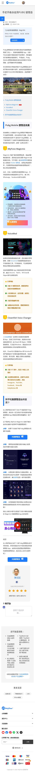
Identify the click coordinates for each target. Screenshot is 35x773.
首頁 (6, 22)
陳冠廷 (7, 24)
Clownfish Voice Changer (14, 110)
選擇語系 (18, 748)
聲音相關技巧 (13, 22)
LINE (28, 694)
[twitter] (17, 732)
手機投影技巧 (18, 694)
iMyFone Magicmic (12, 105)
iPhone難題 (17, 697)
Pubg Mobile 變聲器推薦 (13, 100)
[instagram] (10, 732)
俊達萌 (15, 477)
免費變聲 (14, 40)
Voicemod (14, 261)
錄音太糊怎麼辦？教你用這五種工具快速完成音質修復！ (24, 659)
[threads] (21, 732)
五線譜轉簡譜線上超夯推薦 (10, 638)
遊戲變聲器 (24, 160)
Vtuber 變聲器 (15, 163)
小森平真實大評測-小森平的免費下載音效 (24, 650)
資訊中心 (5, 719)
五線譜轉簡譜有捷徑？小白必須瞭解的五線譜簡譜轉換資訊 (10, 649)
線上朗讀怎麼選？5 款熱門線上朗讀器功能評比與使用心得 (11, 663)
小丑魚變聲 (6, 337)
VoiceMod (9, 107)
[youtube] (3, 732)
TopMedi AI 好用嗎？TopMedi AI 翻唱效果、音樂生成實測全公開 (24, 640)
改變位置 (7, 694)
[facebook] (6, 732)
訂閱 (28, 742)
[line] (14, 732)
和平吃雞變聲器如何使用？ (13, 115)
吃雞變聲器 (16, 437)
